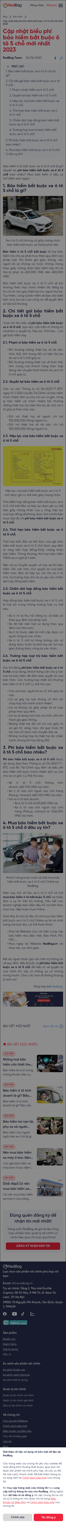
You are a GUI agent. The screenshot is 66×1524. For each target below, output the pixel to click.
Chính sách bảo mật (34, 1478)
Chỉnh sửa (17, 1517)
